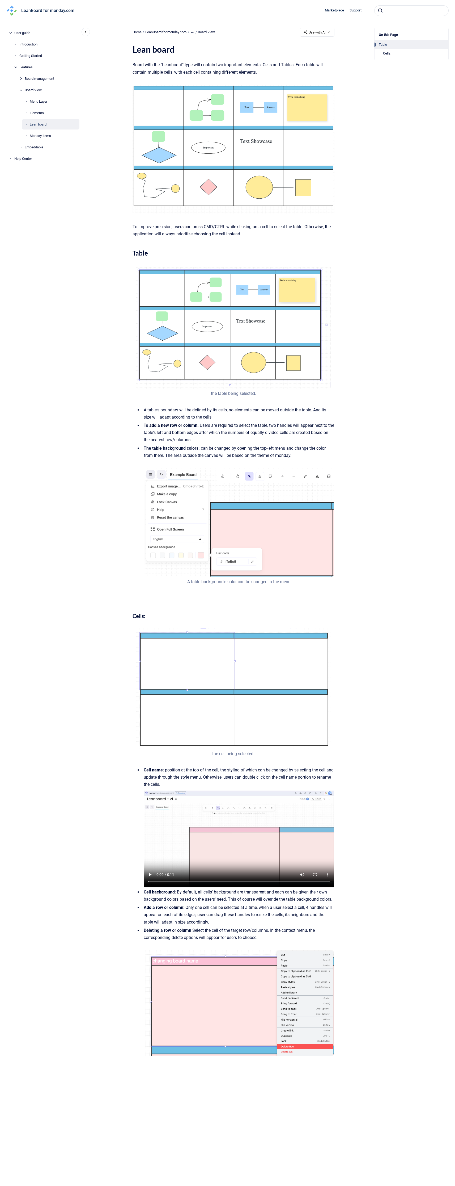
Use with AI (317, 32)
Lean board (38, 124)
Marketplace (334, 10)
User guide (22, 33)
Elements (37, 113)
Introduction (28, 44)
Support (356, 10)
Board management (39, 79)
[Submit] (380, 10)
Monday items (40, 136)
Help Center (23, 159)
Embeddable (34, 147)
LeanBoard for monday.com (47, 10)
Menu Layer (38, 101)
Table (383, 45)
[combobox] (411, 11)
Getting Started (30, 56)
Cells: (387, 53)
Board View (33, 90)
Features (26, 67)
